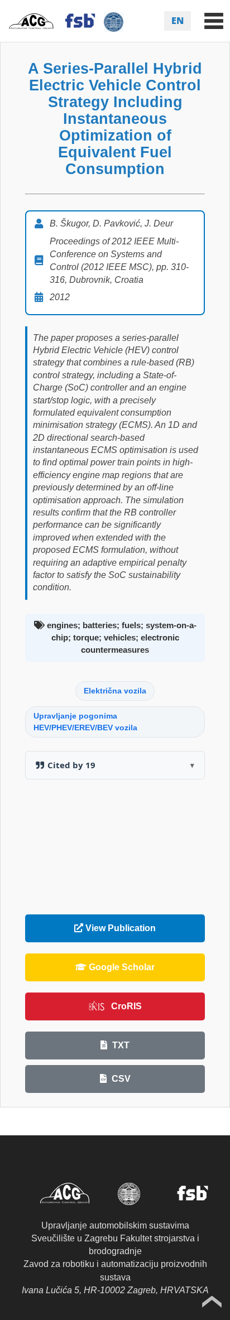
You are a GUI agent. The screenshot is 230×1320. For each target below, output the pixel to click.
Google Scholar (121, 967)
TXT (120, 1045)
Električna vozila (115, 690)
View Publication (119, 928)
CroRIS (126, 1006)
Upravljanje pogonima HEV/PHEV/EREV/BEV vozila (85, 721)
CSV (120, 1078)
